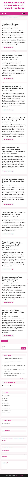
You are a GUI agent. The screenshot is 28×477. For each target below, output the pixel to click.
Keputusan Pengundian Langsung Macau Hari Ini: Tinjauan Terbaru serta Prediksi (13, 149)
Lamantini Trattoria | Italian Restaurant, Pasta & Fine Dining (14, 5)
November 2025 (7, 410)
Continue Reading (9, 47)
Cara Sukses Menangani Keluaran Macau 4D (10, 25)
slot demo (4, 438)
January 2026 (7, 408)
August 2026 (7, 395)
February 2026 (7, 405)
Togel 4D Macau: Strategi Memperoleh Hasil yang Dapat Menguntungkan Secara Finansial (13, 245)
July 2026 (6, 398)
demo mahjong (5, 450)
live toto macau (19, 438)
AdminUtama (15, 28)
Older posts (5, 341)
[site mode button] (23, 13)
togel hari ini (5, 462)
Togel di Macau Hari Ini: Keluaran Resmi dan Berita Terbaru (13, 213)
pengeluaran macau (11, 438)
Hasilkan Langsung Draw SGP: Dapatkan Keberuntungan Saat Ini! (13, 181)
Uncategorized (7, 423)
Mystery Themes (19, 475)
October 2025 (7, 413)
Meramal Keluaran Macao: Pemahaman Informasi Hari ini (13, 87)
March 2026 (6, 403)
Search (3, 346)
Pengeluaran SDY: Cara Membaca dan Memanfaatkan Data (13, 312)
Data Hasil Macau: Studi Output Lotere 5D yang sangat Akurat (13, 119)
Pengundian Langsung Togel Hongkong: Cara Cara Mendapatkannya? (12, 279)
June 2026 (6, 400)
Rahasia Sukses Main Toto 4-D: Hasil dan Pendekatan (13, 56)
